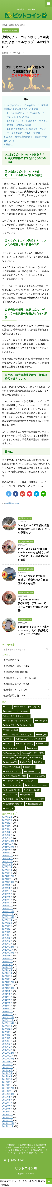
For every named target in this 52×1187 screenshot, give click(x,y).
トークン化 (38, 776)
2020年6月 (7, 1035)
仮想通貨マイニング (13, 689)
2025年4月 (7, 864)
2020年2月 (7, 1047)
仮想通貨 (11, 799)
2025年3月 (7, 867)
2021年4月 (7, 1006)
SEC (23, 757)
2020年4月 (7, 1041)
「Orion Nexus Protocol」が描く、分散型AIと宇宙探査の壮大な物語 (33, 580)
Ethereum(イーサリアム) (31, 739)
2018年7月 (7, 1103)
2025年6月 (7, 858)
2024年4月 (7, 900)
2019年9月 (7, 1061)
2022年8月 (7, 958)
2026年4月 (7, 829)
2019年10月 (8, 1058)
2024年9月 (7, 885)
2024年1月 (7, 908)
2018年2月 (7, 1117)
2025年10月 (8, 847)
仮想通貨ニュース (12, 684)
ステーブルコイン (15, 776)
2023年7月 (7, 926)
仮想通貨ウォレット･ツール (17, 678)
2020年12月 (8, 1017)
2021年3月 (7, 1008)
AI (8, 707)
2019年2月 (7, 1082)
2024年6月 (7, 894)
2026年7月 (7, 820)
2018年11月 (8, 1091)
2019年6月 (7, 1070)
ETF (9, 739)
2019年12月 (8, 1053)
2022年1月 (7, 979)
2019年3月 (7, 1079)
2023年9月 (7, 920)
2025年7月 (7, 855)
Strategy (11, 762)
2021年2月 (7, 1011)
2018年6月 (7, 1106)
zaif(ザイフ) (12, 767)
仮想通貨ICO (9, 660)
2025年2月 (7, 870)
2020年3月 (7, 1044)
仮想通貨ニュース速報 (26, 1174)
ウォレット (33, 771)
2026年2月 (7, 835)
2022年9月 (7, 955)
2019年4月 (7, 1076)
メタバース (33, 790)
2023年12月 (8, 911)
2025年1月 (7, 873)
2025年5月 (7, 861)
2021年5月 (7, 1003)
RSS (41, 1153)
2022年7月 (7, 961)
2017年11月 (8, 1126)
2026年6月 (7, 823)
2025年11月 (8, 844)
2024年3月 (7, 902)
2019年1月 (7, 1085)
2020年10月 (8, 1023)
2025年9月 (7, 850)
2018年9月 (7, 1097)
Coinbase (11, 730)
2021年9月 (7, 991)
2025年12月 (8, 841)
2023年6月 (7, 929)
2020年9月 (7, 1026)
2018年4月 (7, 1111)
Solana (37, 757)
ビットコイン (13, 785)
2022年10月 (8, 953)
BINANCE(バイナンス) (28, 707)
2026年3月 (7, 832)
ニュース (11, 781)
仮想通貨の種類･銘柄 (14, 672)
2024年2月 (7, 905)
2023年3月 (7, 938)
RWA (9, 757)
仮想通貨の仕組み (12, 503)
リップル (11, 794)
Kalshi (42, 744)
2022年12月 (8, 947)
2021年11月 (8, 985)
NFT (33, 748)
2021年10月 (8, 988)
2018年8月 (7, 1100)
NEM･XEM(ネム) (14, 748)
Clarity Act (26, 725)
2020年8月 (7, 1029)
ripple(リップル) (34, 753)
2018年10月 (8, 1094)
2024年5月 (7, 897)
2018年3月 (7, 1114)
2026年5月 (7, 826)
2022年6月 (7, 964)
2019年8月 (7, 1064)
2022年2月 (7, 976)
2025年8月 (7, 852)
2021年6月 (7, 1000)
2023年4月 (7, 935)
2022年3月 (7, 973)
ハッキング (30, 781)
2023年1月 (7, 944)
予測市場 (28, 794)
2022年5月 (7, 967)
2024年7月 (7, 891)
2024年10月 (8, 882)
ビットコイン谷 (26, 1168)
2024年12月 (8, 876)
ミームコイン (13, 790)
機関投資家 (35, 804)
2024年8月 (7, 888)
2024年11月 (8, 879)
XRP (40, 762)
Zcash (29, 767)
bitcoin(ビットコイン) (17, 716)
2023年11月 (8, 914)
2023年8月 (7, 923)
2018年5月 (7, 1109)
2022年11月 (8, 950)
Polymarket (12, 753)
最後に (8, 144)
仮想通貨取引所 (11, 695)
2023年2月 (7, 941)
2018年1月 (7, 1120)
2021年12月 (8, 982)
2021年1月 (7, 1014)
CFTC (42, 720)
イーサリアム (13, 771)
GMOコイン (25, 744)
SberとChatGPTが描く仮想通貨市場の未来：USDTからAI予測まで (34, 529)
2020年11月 (8, 1020)
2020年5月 (7, 1038)
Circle (10, 725)
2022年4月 (7, 970)
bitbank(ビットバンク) (17, 711)
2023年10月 (8, 917)
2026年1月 (7, 838)
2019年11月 (8, 1056)
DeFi (42, 734)
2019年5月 (7, 1073)
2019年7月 (7, 1067)
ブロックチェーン (37, 785)
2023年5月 (7, 932)
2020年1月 (7, 1050)
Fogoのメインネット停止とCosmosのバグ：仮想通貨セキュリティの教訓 (33, 630)
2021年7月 (7, 997)
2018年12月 (8, 1088)
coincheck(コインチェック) (19, 734)
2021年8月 (7, 994)
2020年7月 (7, 1032)
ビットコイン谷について (28, 1153)
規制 (9, 808)
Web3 (26, 762)
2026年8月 (7, 817)
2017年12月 (8, 1123)
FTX (9, 744)
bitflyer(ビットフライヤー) (18, 720)
